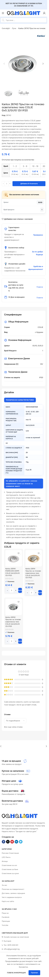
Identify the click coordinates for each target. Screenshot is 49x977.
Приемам (34, 973)
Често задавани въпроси (12, 897)
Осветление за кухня (10, 873)
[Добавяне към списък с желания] (19, 553)
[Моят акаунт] (44, 13)
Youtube (5, 925)
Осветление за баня (10, 869)
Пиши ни (5, 913)
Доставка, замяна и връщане (13, 893)
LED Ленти (6, 857)
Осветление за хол (9, 865)
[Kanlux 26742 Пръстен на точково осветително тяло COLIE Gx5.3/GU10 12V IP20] (13, 607)
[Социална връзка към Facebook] (3, 841)
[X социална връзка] (8, 841)
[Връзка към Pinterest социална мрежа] (12, 841)
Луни (14, 28)
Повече (40, 287)
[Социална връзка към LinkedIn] (16, 841)
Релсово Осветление (10, 853)
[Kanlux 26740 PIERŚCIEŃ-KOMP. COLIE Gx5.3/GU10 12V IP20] (13, 558)
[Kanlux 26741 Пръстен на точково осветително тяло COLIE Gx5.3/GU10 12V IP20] (33, 558)
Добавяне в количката (29, 184)
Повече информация (16, 973)
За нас (4, 885)
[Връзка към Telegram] (20, 841)
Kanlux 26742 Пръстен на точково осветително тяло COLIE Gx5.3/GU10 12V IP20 (13, 621)
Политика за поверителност (13, 889)
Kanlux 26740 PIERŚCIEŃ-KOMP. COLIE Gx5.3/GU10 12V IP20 (12, 572)
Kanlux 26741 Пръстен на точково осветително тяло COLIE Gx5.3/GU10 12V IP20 (33, 573)
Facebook (5, 917)
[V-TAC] (23, 746)
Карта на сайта (8, 901)
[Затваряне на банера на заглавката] (44, 5)
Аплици (5, 861)
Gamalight (6, 28)
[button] (4, 63)
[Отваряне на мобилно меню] (3, 13)
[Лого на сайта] (23, 13)
